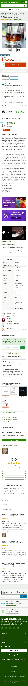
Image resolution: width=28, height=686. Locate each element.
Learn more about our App (12, 613)
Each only (4, 57)
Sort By (3, 498)
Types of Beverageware (14, 421)
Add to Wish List (14, 70)
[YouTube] (6, 628)
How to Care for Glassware (14, 419)
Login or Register (14, 440)
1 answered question (17, 19)
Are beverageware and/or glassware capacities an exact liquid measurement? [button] (13, 363)
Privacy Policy (17, 353)
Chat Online (7, 659)
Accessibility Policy (14, 674)
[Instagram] (2, 628)
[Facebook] (10, 628)
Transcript (9, 244)
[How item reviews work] (19, 468)
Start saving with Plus (11, 605)
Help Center (14, 650)
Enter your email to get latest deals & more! (14, 592)
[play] (14, 232)
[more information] (21, 85)
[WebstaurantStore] (14, 618)
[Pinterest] (18, 628)
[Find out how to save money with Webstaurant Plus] (1, 122)
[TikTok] (14, 628)
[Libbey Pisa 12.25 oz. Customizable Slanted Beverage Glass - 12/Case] (8, 126)
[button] (10, 50)
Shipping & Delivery (20, 659)
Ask (23, 347)
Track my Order (14, 655)
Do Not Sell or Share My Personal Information (14, 676)
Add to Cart (6, 129)
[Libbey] (7, 112)
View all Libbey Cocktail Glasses (19, 112)
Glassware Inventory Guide (14, 417)
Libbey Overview (7, 241)
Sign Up (23, 596)
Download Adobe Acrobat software (9, 412)
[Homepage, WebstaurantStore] (14, 2)
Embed (13, 244)
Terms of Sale (14, 666)
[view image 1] (5, 451)
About (3, 244)
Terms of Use (10, 353)
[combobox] (14, 5)
